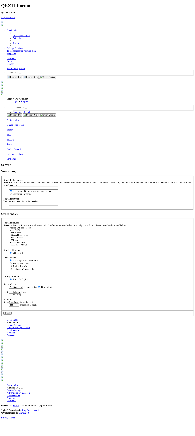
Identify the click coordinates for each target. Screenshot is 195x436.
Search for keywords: (13, 180)
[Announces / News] (24, 242)
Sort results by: (10, 284)
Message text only (20, 263)
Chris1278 (24, 413)
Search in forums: (11, 222)
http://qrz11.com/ (30, 410)
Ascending (32, 287)
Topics (24, 279)
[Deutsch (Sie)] (31, 77)
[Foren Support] (24, 237)
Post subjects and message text (26, 260)
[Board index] (2, 22)
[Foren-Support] (24, 233)
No (21, 253)
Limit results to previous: (14, 292)
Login (15, 101)
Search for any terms (21, 194)
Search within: (9, 257)
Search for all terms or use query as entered (31, 191)
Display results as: (11, 276)
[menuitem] (21, 35)
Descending (46, 287)
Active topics (13, 120)
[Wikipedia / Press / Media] (24, 228)
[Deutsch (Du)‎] (14, 77)
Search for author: (11, 199)
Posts (14, 279)
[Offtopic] (24, 240)
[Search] (26, 108)
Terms (9, 144)
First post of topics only (23, 269)
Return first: (8, 299)
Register (25, 101)
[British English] (47, 77)
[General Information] (24, 235)
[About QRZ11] (24, 230)
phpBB (16, 405)
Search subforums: (11, 250)
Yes (14, 253)
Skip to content (8, 17)
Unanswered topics (15, 125)
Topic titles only (19, 266)
